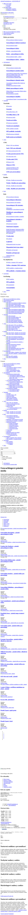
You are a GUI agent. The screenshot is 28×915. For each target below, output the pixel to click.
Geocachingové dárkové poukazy (16, 43)
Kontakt (5, 785)
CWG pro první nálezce (13, 172)
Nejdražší (5, 522)
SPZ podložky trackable (13, 131)
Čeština (9, 7)
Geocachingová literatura (13, 200)
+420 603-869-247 (16, 1)
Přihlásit (5, 21)
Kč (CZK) (8, 5)
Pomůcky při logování (12, 253)
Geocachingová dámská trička (13, 83)
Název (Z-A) (6, 524)
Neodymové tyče (20, 230)
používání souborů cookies (15, 911)
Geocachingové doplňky (13, 96)
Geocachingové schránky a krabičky (14, 420)
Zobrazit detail (4, 540)
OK (2, 837)
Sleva (4, 291)
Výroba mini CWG (12, 159)
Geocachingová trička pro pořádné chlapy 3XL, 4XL (16, 74)
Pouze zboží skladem (7, 458)
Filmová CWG (10, 165)
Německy (14, 10)
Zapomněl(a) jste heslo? (8, 22)
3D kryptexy (9, 208)
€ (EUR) (8, 6)
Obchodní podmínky (8, 781)
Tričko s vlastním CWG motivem (16, 265)
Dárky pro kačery (7, 34)
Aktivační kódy (6, 783)
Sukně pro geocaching (14, 383)
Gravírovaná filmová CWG (12, 167)
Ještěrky (8, 290)
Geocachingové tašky (22, 99)
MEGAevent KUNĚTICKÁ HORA (11, 31)
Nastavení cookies (7, 787)
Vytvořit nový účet (7, 23)
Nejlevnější (6, 520)
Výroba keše (10, 236)
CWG (4, 139)
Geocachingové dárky (12, 48)
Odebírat (16, 826)
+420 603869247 (12, 805)
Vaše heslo (24, 18)
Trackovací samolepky (13, 126)
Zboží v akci (5, 456)
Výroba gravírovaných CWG (15, 153)
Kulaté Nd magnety (10, 229)
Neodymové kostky (10, 232)
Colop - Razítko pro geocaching (15, 188)
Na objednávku (6, 257)
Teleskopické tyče (10, 255)
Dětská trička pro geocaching (13, 91)
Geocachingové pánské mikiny (13, 76)
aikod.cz (21, 831)
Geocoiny (9, 109)
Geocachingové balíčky (8, 33)
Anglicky (14, 8)
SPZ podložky (10, 282)
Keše (4, 191)
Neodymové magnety (12, 226)
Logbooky (9, 241)
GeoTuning (6, 273)
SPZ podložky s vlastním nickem (16, 271)
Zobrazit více (4, 517)
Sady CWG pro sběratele (13, 148)
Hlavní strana (6, 779)
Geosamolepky (10, 287)
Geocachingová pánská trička (13, 73)
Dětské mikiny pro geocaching (16, 387)
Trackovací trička (11, 120)
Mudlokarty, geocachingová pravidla (14, 419)
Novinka (4, 459)
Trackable (5, 100)
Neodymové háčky (20, 229)
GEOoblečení (6, 62)
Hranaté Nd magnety (11, 230)
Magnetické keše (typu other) (14, 247)
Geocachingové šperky (11, 99)
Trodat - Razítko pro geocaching (15, 183)
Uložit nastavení (4, 896)
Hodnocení (5, 526)
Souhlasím (11, 913)
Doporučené (6, 519)
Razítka (5, 174)
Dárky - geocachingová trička (15, 54)
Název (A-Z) (6, 523)
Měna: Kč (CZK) (7, 3)
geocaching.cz (8, 831)
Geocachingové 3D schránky (14, 205)
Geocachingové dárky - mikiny (15, 59)
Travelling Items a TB (12, 114)
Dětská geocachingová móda (14, 88)
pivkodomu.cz (17, 831)
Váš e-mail (5, 18)
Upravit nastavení (5, 913)
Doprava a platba (7, 780)
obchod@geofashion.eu (6, 1)
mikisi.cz (12, 831)
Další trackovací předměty (14, 137)
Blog (4, 784)
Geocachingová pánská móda (15, 70)
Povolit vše (10, 896)
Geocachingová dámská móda (15, 80)
